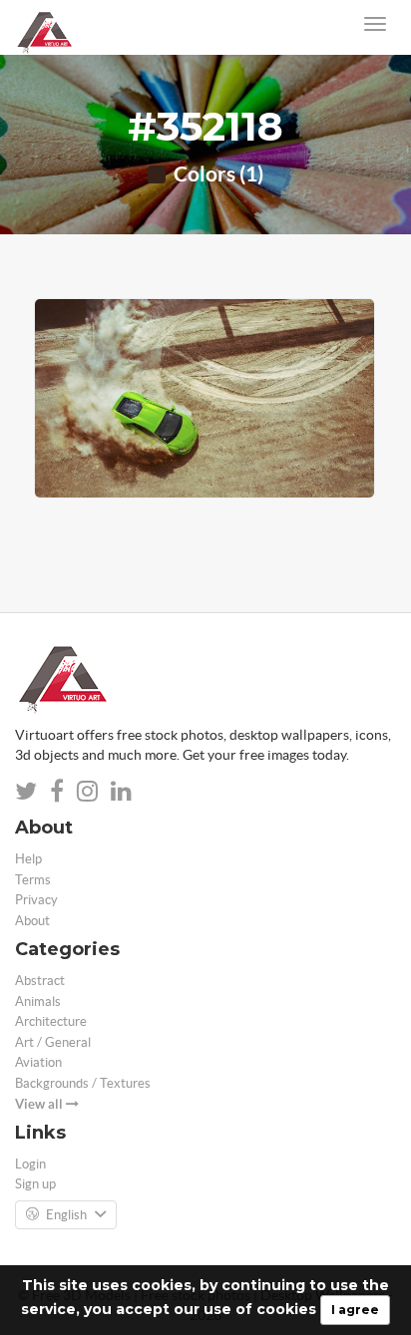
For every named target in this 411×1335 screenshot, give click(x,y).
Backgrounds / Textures (83, 1083)
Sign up (35, 1183)
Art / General (53, 1042)
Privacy (36, 899)
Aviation (38, 1062)
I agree (355, 1309)
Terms (33, 879)
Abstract (40, 980)
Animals (38, 1001)
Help (28, 858)
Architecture (51, 1021)
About (32, 920)
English (66, 1214)
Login (30, 1164)
